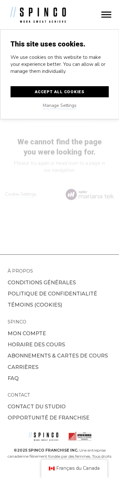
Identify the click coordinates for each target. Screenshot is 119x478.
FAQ (13, 378)
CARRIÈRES (23, 367)
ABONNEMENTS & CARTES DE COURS (58, 356)
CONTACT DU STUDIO (37, 407)
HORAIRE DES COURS (36, 345)
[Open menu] (106, 14)
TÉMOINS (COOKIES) (35, 305)
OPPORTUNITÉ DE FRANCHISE (48, 418)
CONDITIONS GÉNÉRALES (42, 283)
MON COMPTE (27, 333)
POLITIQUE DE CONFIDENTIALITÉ (52, 294)
